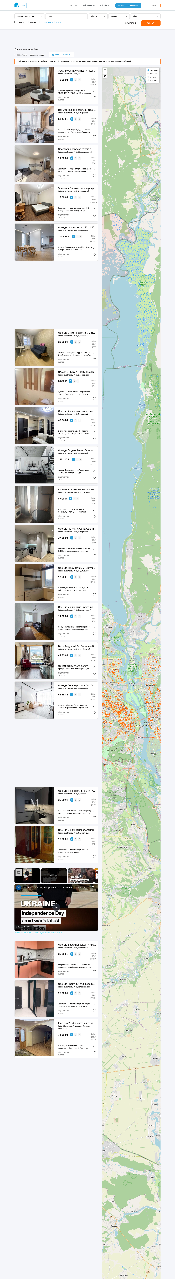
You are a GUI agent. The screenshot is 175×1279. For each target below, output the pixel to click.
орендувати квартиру (26, 16)
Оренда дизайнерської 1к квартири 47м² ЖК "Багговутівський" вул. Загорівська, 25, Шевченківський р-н (77, 944)
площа (114, 16)
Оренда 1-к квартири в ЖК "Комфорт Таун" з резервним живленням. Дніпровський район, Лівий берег (77, 790)
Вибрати (151, 23)
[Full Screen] (105, 76)
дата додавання (37, 55)
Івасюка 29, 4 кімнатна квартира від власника (77, 1023)
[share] (93, 886)
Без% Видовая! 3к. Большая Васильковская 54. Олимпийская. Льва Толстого (77, 646)
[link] (18, 887)
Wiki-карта (153, 74)
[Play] (80, 875)
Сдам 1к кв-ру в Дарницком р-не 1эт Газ (77, 372)
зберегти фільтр (62, 55)
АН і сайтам (104, 5)
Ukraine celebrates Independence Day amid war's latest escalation (55, 887)
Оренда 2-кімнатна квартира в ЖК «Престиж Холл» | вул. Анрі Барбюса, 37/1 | (77, 411)
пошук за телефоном (51, 22)
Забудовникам (89, 5)
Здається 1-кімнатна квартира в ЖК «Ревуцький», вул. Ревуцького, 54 (77, 188)
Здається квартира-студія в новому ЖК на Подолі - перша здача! (77, 149)
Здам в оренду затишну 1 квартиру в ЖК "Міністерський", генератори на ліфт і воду (77, 70)
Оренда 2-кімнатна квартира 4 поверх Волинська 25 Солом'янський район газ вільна (77, 607)
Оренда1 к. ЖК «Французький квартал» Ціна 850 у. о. (77, 528)
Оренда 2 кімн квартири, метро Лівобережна (77, 332)
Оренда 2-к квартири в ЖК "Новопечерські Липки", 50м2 (77, 685)
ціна (135, 16)
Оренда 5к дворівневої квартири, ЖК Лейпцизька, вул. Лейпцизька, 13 (77, 450)
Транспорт (153, 80)
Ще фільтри (130, 23)
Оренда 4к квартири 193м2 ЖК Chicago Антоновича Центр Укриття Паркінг (77, 227)
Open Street (154, 70)
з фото (21, 22)
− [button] (105, 73)
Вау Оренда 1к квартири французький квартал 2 (77, 110)
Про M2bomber (72, 5)
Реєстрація (151, 5)
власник (33, 22)
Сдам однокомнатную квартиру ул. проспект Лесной (77, 489)
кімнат (94, 16)
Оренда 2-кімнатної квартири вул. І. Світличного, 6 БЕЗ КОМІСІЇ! (77, 830)
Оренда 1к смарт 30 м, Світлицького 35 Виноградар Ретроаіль (77, 568)
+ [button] (105, 69)
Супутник (153, 77)
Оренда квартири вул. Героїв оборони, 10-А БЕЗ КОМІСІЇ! (77, 984)
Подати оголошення (129, 5)
